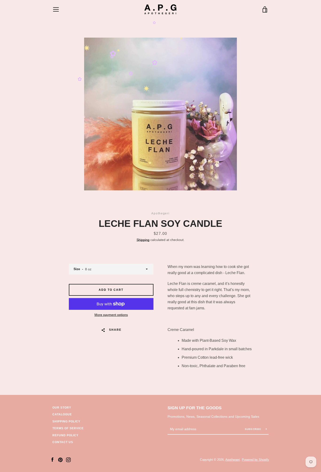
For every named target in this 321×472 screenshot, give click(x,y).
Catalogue (62, 414)
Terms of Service (68, 428)
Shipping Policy (66, 421)
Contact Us (62, 442)
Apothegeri (232, 459)
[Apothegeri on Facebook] (52, 459)
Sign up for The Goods (195, 407)
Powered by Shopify (255, 459)
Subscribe (253, 429)
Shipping (143, 240)
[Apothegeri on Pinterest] (60, 459)
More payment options (111, 315)
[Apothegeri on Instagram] (68, 459)
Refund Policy (65, 435)
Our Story (61, 407)
